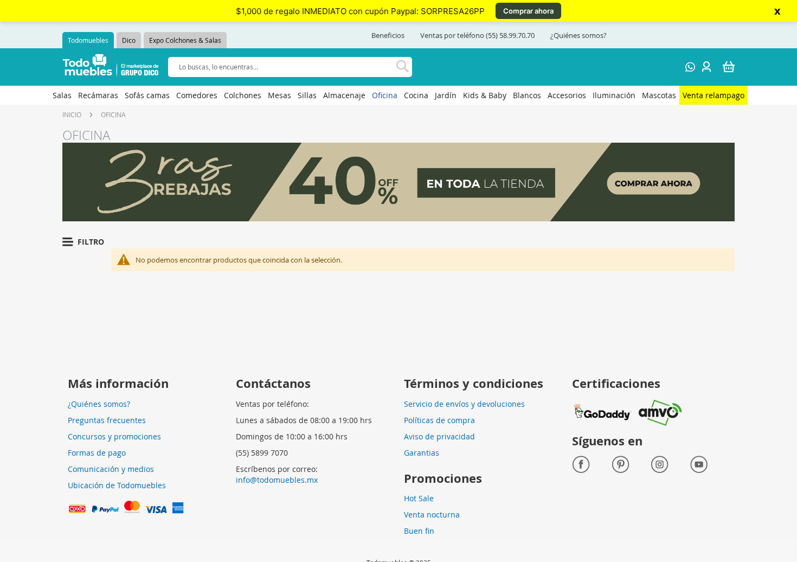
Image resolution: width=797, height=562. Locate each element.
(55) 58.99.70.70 (510, 35)
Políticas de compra (439, 420)
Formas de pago (97, 453)
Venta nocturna (432, 514)
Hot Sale (419, 498)
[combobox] (290, 67)
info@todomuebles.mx (277, 480)
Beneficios (387, 35)
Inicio (71, 114)
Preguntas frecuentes (107, 420)
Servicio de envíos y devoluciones (464, 404)
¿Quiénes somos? (578, 35)
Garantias (421, 453)
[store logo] (110, 67)
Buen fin (419, 531)
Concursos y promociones (114, 436)
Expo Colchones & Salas (185, 40)
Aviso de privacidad (439, 436)
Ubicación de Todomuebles (117, 485)
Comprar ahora (528, 11)
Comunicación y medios (111, 469)
